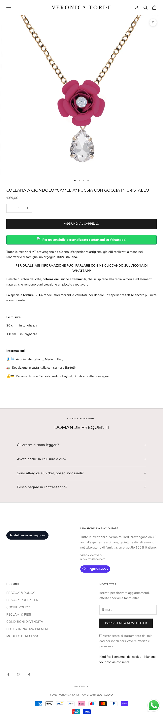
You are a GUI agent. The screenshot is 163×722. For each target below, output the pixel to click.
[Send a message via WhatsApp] (154, 705)
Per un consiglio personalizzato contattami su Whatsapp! (84, 240)
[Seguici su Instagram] (19, 675)
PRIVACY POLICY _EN (22, 600)
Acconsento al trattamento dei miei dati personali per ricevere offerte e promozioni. (126, 641)
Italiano (79, 686)
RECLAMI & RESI (18, 614)
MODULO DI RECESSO (22, 636)
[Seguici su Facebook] (8, 675)
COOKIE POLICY (18, 607)
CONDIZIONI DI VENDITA (24, 622)
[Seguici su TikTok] (29, 675)
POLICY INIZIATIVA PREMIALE (28, 629)
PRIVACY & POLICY (20, 593)
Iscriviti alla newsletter (126, 623)
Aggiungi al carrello (81, 224)
